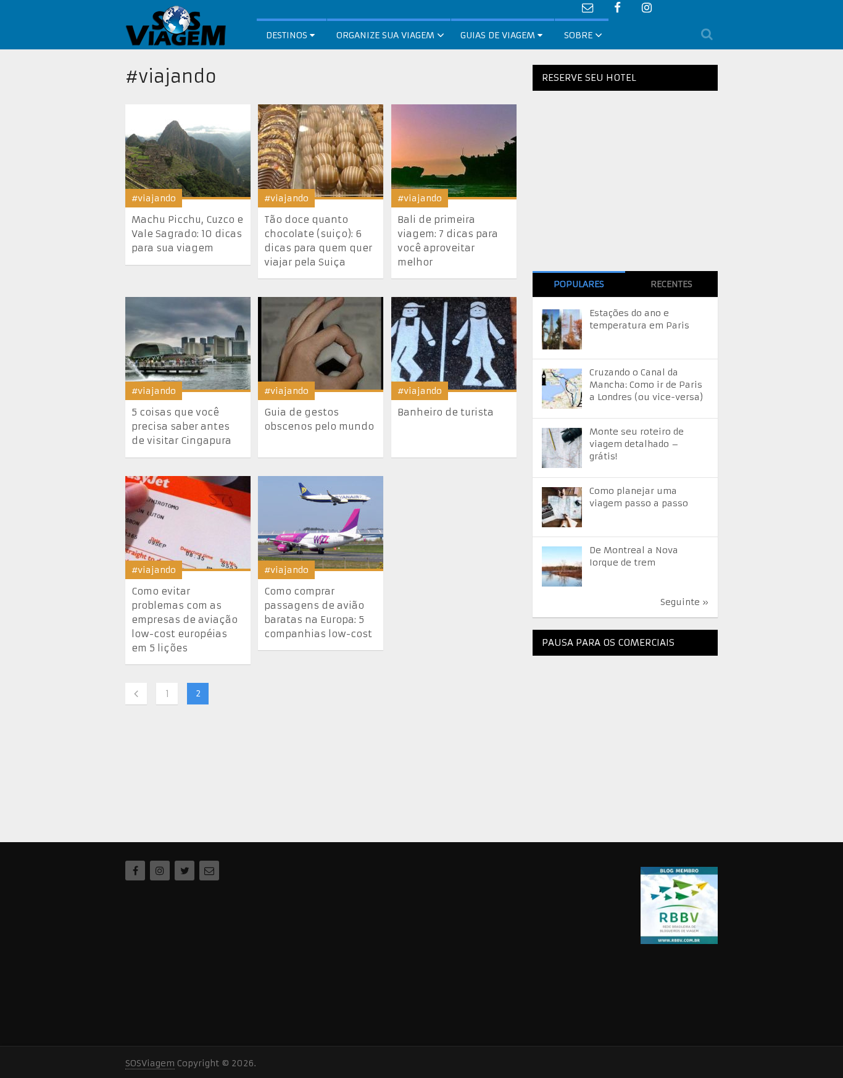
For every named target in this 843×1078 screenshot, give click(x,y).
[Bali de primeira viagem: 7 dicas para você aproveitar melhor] (454, 151)
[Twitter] (184, 870)
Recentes (671, 284)
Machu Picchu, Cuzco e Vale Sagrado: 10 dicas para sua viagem (187, 234)
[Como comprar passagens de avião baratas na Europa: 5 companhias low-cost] (320, 523)
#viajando (153, 198)
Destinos (288, 35)
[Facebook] (135, 870)
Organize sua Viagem (385, 35)
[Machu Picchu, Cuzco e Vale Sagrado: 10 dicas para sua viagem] (188, 151)
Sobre (578, 35)
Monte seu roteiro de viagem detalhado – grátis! (636, 444)
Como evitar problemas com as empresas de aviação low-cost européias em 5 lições (184, 619)
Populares (579, 284)
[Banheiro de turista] (454, 344)
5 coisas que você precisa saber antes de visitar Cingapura (181, 426)
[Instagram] (160, 870)
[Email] (209, 870)
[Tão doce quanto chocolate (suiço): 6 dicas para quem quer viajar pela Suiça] (320, 151)
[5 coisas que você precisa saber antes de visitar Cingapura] (188, 344)
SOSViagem (150, 1063)
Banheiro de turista (445, 412)
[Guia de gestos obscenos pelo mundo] (320, 344)
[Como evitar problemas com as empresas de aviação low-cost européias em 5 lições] (188, 523)
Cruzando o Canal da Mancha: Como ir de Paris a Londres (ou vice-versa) (646, 385)
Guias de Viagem (499, 35)
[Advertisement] (625, 742)
